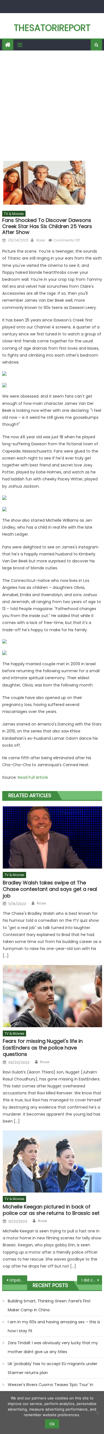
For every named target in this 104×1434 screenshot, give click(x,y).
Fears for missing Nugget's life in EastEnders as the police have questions (43, 1047)
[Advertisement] (52, 105)
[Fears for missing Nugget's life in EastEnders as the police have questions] (52, 996)
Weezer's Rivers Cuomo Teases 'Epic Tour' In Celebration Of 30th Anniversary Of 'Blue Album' (54, 1389)
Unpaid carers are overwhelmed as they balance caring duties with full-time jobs (18, 1280)
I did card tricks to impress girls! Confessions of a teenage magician (92, 1280)
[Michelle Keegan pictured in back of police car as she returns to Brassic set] (52, 1161)
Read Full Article (33, 777)
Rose (40, 240)
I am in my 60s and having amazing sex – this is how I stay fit (54, 1326)
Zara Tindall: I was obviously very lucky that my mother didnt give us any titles (53, 1347)
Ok (52, 1424)
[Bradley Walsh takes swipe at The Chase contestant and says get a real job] (52, 837)
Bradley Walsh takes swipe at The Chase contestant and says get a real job (50, 889)
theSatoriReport (52, 27)
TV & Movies (14, 213)
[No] (97, 1412)
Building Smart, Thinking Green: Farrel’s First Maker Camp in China (49, 1305)
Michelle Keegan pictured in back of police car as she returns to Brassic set (51, 1210)
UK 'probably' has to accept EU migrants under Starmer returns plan (52, 1368)
